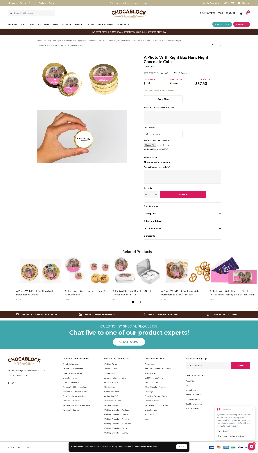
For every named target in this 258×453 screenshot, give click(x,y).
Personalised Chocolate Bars (75, 387)
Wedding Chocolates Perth (115, 428)
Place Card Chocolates (72, 373)
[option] (40, 278)
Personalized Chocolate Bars (75, 391)
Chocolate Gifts (110, 368)
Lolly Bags (149, 391)
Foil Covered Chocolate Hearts (158, 405)
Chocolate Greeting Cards (156, 396)
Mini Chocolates (151, 382)
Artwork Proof (150, 157)
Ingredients (191, 390)
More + (148, 419)
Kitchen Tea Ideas (111, 391)
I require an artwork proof (158, 162)
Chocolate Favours (70, 378)
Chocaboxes (150, 364)
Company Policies (193, 399)
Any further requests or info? (157, 167)
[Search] (11, 13)
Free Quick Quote (222, 24)
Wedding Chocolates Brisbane (116, 419)
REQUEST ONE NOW (157, 32)
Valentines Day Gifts (112, 401)
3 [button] (141, 302)
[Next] (218, 45)
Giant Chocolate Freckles (155, 387)
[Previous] (214, 45)
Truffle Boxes (150, 373)
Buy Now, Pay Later (194, 404)
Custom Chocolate (71, 382)
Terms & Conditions (194, 394)
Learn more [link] (152, 446)
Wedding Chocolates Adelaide (116, 410)
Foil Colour (149, 127)
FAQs (188, 385)
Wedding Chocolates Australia (116, 414)
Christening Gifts (111, 373)
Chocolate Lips (151, 410)
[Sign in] (241, 13)
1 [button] (133, 302)
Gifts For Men (109, 387)
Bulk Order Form (192, 408)
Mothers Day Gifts (111, 396)
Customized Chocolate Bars (74, 396)
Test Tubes (150, 414)
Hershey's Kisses (152, 401)
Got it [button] (181, 446)
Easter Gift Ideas (111, 382)
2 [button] (137, 302)
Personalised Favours (113, 405)
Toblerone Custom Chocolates (158, 368)
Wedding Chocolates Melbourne (117, 423)
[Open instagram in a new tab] (13, 383)
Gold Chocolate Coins (154, 378)
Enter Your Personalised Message (159, 107)
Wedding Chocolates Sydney (116, 433)
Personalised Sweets (71, 410)
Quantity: (148, 188)
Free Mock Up (241, 24)
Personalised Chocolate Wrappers (77, 405)
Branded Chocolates (71, 364)
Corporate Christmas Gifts (115, 378)
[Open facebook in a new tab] (8, 383)
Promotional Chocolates (73, 368)
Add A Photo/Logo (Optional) (157, 140)
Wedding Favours (111, 364)
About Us (190, 381)
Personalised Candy (71, 401)
